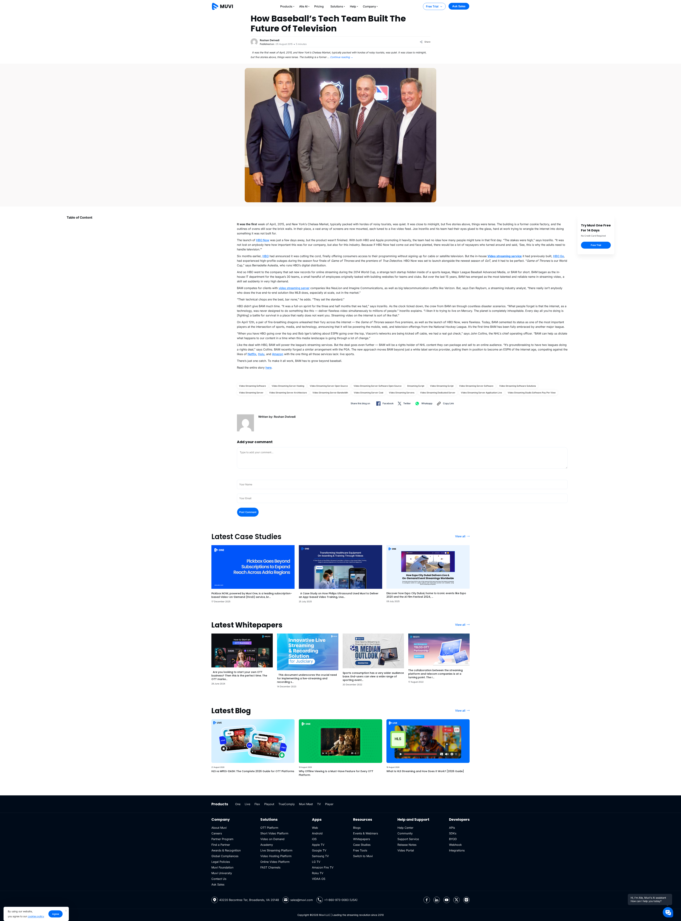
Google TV (319, 850)
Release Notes (406, 844)
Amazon (277, 354)
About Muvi (219, 827)
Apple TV (318, 844)
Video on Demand (272, 839)
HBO (265, 256)
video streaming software (252, 386)
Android (317, 833)
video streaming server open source (329, 386)
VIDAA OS (318, 879)
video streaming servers (401, 392)
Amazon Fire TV (322, 867)
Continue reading (341, 57)
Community (405, 833)
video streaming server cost (368, 392)
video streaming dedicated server (437, 392)
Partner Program (222, 839)
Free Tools (360, 850)
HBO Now (262, 240)
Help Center (405, 827)
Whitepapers (361, 839)
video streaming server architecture (288, 392)
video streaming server (294, 288)
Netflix (252, 354)
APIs (452, 827)
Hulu (261, 354)
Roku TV (317, 873)
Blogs (357, 827)
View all (460, 536)
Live (247, 804)
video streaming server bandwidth (330, 392)
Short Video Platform (274, 833)
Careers (216, 833)
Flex (257, 804)
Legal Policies (220, 862)
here (268, 367)
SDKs (452, 833)
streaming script (415, 386)
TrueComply (286, 804)
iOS (314, 839)
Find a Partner (220, 844)
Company (369, 6)
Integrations (457, 850)
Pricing (319, 6)
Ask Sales (459, 6)
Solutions (336, 6)
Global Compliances (224, 856)
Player (329, 804)
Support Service (408, 839)
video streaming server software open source (378, 386)
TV (319, 804)
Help (353, 6)
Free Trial (432, 6)
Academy (266, 844)
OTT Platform (269, 827)
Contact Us (218, 879)
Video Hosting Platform (276, 856)
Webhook (455, 844)
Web (315, 827)
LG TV (316, 862)
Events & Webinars (365, 833)
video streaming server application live (481, 392)
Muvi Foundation (222, 867)
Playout (269, 804)
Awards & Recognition (226, 850)
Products (286, 6)
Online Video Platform (275, 862)
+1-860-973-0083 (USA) (341, 900)
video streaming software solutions (517, 386)
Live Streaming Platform (276, 850)
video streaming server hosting (288, 386)
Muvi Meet (306, 804)
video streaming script (441, 386)
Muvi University (221, 873)
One (237, 804)
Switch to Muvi (363, 856)
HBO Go (558, 256)
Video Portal (405, 850)
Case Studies (361, 844)
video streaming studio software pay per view (532, 392)
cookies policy (36, 916)
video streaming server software (476, 386)
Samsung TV (320, 856)
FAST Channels (270, 867)
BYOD (453, 839)
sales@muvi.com (301, 900)
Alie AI (303, 6)
